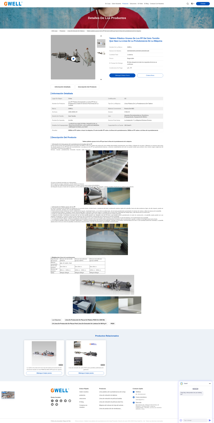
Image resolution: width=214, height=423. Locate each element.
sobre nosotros (116, 3)
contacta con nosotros (157, 3)
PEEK (112, 323)
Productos (62, 31)
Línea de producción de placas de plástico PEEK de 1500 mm (85, 320)
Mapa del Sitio (67, 421)
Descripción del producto (87, 87)
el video (140, 3)
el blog (146, 3)
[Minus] (210, 384)
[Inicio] (60, 392)
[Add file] (181, 420)
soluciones (133, 3)
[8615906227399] (69, 401)
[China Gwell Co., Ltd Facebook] (56, 401)
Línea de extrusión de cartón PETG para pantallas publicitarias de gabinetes (86, 368)
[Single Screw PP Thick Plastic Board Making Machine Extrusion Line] (73, 57)
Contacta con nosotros (83, 406)
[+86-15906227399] (56, 405)
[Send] (209, 420)
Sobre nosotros (83, 392)
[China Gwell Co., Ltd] (13, 3)
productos (125, 3)
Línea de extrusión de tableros (76, 31)
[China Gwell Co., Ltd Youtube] (65, 401)
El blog (81, 402)
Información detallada (62, 87)
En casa (107, 3)
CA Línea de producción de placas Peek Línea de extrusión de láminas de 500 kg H (79, 323)
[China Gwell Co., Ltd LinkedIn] (61, 401)
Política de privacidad (56, 421)
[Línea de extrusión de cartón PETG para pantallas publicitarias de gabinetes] (86, 353)
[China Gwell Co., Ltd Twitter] (52, 401)
